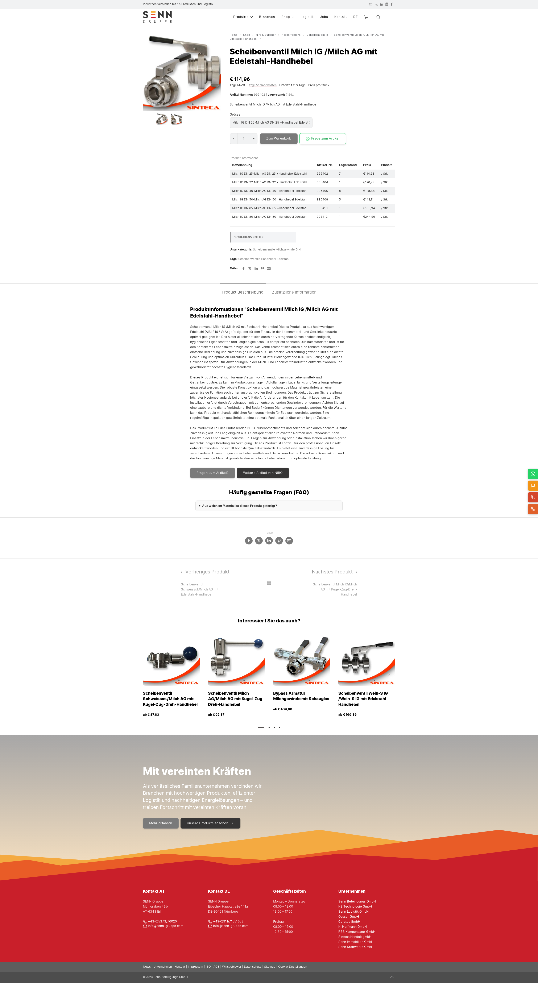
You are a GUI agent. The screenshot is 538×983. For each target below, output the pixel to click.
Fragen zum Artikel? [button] (212, 472)
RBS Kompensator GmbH (356, 931)
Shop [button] (285, 16)
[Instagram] (386, 4)
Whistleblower (231, 966)
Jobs (324, 16)
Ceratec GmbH (349, 921)
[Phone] (376, 4)
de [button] (355, 16)
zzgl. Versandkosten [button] (263, 85)
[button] (366, 17)
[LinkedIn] (381, 4)
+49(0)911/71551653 (228, 921)
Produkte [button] (241, 16)
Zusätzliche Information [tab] (294, 292)
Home (233, 35)
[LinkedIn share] (269, 540)
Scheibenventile (317, 35)
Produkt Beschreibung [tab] (243, 292)
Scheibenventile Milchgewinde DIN (277, 249)
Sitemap (270, 966)
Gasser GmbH (348, 916)
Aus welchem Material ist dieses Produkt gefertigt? (239, 505)
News (147, 966)
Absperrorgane (291, 35)
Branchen (267, 16)
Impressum (195, 966)
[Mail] (370, 4)
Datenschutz (252, 966)
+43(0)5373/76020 (162, 921)
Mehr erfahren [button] (160, 823)
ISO (208, 966)
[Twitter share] (259, 540)
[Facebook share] (249, 540)
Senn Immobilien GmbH (355, 941)
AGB (216, 966)
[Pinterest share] (279, 540)
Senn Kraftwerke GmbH (355, 947)
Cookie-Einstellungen (292, 966)
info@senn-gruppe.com (165, 926)
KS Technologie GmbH (355, 906)
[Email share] (289, 540)
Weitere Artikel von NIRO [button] (263, 472)
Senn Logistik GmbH (353, 911)
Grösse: (235, 114)
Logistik (307, 16)
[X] (250, 268)
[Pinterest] (262, 268)
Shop (246, 35)
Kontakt (340, 16)
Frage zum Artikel (325, 138)
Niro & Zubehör (266, 35)
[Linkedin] (256, 268)
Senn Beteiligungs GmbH (357, 901)
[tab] (161, 118)
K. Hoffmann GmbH (352, 926)
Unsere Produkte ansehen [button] (207, 823)
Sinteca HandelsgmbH (354, 936)
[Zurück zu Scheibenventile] (269, 583)
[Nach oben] (392, 977)
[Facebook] (391, 4)
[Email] (269, 268)
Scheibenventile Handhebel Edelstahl (263, 259)
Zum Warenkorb (278, 138)
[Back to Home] (157, 17)
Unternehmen (162, 966)
